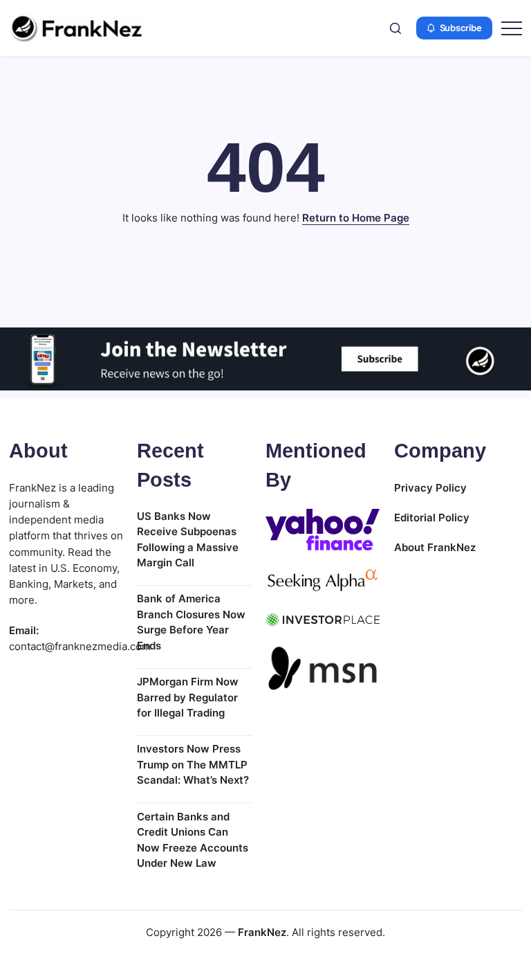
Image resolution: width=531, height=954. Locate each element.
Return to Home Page (355, 217)
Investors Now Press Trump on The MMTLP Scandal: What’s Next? (193, 764)
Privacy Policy (430, 487)
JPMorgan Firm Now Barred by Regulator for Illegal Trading (188, 697)
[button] (395, 28)
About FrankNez (435, 547)
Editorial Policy (431, 517)
